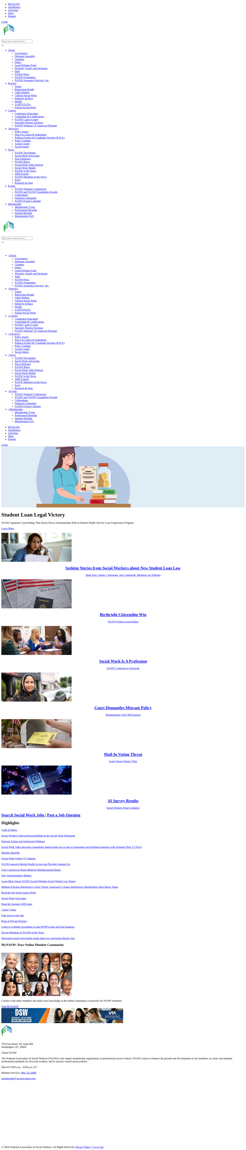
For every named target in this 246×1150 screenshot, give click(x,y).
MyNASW (14, 4)
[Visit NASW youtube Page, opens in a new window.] (23, 1144)
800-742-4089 (28, 1072)
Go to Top (98, 1147)
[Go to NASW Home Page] (26, 38)
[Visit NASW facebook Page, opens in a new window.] (2, 1144)
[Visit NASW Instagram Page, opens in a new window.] (60, 1144)
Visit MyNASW (10, 1006)
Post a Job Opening (63, 815)
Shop (11, 13)
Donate (12, 16)
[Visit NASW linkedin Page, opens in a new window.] (10, 1144)
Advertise (13, 10)
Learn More (7, 528)
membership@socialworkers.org (18, 1078)
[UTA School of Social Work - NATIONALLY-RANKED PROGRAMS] (62, 1022)
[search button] (2, 45)
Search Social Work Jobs (23, 815)
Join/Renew (14, 7)
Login (4, 21)
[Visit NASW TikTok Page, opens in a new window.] (98, 1144)
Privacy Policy (83, 1147)
